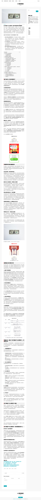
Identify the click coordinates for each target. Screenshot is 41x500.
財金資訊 (29, 33)
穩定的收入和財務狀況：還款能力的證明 (11, 58)
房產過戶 (10, 468)
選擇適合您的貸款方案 (8, 62)
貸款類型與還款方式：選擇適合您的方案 (11, 60)
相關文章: (7, 76)
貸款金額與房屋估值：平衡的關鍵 (10, 59)
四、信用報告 (7, 70)
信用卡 (29, 30)
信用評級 (5, 468)
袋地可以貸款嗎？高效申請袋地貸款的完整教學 (33, 18)
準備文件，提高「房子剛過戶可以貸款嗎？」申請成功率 (12, 66)
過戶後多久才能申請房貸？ (8, 53)
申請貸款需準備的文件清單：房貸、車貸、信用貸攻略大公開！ (13, 461)
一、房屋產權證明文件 (8, 67)
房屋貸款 (5, 24)
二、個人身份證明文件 (8, 68)
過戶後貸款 (15, 468)
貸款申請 (12, 468)
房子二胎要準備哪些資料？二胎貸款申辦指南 (10, 462)
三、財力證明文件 (8, 69)
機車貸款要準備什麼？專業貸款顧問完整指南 (10, 466)
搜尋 (37, 11)
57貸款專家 (20, 4)
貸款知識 (29, 34)
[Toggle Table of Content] (19, 52)
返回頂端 (20, 497)
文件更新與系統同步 (8, 54)
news (28, 29)
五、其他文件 (7, 71)
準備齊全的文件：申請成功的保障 (10, 61)
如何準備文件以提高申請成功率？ (10, 75)
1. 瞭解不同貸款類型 (8, 63)
